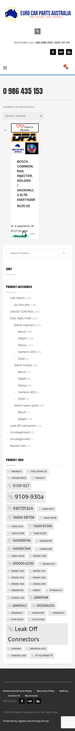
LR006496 (16, 648)
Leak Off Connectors (23, 634)
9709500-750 (17, 597)
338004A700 (17, 590)
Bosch (22, 331)
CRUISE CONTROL (22, 311)
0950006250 (45, 605)
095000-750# (39, 556)
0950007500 (38, 613)
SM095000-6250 (38, 648)
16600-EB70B (49, 517)
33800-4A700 (17, 556)
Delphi (22, 338)
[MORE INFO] (33, 234)
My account (31, 695)
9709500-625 (55, 590)
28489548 (41, 597)
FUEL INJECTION (20, 318)
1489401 (36, 590)
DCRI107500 (38, 619)
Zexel (21, 358)
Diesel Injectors (24, 325)
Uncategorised (19, 432)
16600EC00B (45, 549)
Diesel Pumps (23, 365)
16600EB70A (21, 540)
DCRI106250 (17, 619)
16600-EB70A (23, 517)
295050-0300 (39, 584)
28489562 (19, 605)
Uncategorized (19, 439)
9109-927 (21, 485)
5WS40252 (16, 471)
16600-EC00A (42, 526)
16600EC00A (21, 548)
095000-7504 (17, 584)
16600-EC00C (39, 533)
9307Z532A (23, 508)
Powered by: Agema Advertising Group (26, 721)
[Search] (64, 253)
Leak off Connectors (23, 426)
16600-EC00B (17, 533)
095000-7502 (17, 577)
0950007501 (59, 613)
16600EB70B (45, 540)
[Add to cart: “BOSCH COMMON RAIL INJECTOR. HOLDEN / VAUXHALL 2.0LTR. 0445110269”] (25, 234)
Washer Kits (18, 446)
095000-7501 (39, 571)
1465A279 (40, 478)
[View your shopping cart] (67, 68)
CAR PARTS (17, 298)
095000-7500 (17, 571)
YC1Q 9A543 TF (44, 655)
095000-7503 (39, 577)
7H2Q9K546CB (18, 478)
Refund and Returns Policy (17, 690)
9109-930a (29, 496)
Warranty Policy (45, 690)
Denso (22, 345)
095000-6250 (23, 563)
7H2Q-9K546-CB (38, 471)
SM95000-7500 (18, 655)
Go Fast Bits (22, 305)
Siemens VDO (27, 352)
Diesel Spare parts (26, 405)
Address (63, 690)
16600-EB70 (48, 509)
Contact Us (14, 695)
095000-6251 (49, 563)
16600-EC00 (17, 526)
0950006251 (17, 613)
